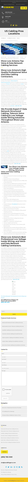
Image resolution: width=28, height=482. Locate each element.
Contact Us (5, 398)
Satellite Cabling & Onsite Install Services (12, 330)
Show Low (3, 58)
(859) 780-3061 (18, 105)
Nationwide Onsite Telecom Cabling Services (13, 326)
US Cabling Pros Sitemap (8, 411)
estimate (12, 105)
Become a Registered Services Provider (11, 407)
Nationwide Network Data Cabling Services (12, 322)
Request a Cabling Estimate (9, 4)
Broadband (14, 204)
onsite (22, 84)
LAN (8, 151)
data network (14, 80)
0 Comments (22, 58)
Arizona (21, 57)
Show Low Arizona (9, 58)
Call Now (4, 451)
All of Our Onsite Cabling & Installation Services (13, 345)
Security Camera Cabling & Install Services (12, 333)
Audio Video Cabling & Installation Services (12, 341)
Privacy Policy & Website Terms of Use (11, 415)
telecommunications (5, 82)
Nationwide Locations (20, 4)
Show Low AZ (15, 58)
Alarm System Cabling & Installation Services (13, 337)
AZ (25, 57)
